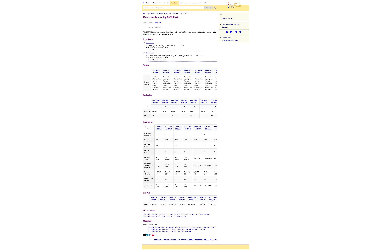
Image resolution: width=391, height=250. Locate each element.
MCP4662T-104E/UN (184, 229)
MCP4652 (177, 216)
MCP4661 (184, 216)
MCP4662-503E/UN (195, 227)
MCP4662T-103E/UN (154, 229)
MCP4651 (169, 216)
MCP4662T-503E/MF (169, 231)
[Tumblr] (150, 235)
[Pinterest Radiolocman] (236, 32)
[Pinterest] (153, 235)
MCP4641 (154, 216)
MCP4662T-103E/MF (210, 227)
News (148, 3)
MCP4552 (184, 214)
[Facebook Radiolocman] (227, 32)
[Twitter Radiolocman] (232, 32)
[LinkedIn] (147, 235)
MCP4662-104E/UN (167, 227)
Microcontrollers (227, 18)
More (200, 2)
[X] (144, 235)
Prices (194, 3)
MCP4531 (147, 214)
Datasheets (174, 3)
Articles (154, 3)
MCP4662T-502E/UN (154, 231)
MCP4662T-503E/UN (184, 231)
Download (150, 43)
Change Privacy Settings (230, 40)
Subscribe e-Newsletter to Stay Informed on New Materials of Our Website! (185, 240)
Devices (187, 3)
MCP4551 (177, 214)
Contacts (225, 27)
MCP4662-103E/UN (154, 227)
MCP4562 (199, 214)
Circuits (166, 3)
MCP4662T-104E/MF (169, 229)
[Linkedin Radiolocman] (241, 32)
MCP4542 (169, 214)
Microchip (158, 22)
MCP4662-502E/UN (181, 227)
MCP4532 (154, 214)
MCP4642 (162, 216)
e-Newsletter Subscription (230, 24)
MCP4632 (147, 216)
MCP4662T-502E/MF (198, 229)
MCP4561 (192, 214)
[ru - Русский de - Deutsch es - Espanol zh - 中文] (205, 3)
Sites (181, 3)
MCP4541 (162, 214)
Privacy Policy (226, 37)
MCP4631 (207, 214)
